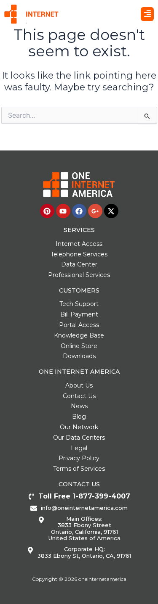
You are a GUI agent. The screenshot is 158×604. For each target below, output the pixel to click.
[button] (147, 14)
